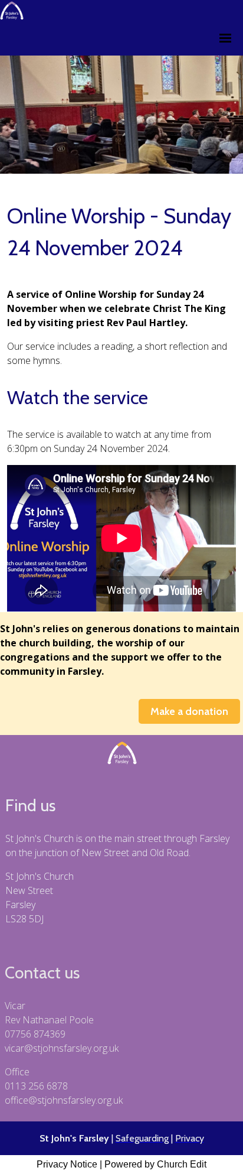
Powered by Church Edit (155, 1164)
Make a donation (189, 711)
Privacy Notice (67, 1164)
